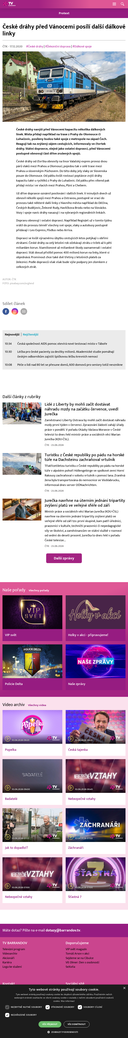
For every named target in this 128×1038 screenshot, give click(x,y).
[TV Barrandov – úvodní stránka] (9, 4)
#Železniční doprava (57, 46)
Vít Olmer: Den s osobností (82, 962)
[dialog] (64, 1011)
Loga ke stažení (12, 967)
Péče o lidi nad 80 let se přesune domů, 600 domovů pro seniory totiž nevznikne (70, 365)
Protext (64, 13)
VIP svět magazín (76, 949)
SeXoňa (70, 967)
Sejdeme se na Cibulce (80, 958)
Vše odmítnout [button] (77, 1024)
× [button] (124, 988)
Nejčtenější (30, 334)
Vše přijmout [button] (50, 1024)
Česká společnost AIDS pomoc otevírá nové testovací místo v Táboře (62, 343)
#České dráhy (34, 46)
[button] (64, 1032)
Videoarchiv (9, 953)
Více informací (68, 1001)
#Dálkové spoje (82, 46)
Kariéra (7, 962)
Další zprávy (64, 558)
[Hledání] (123, 4)
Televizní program (13, 949)
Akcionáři (8, 958)
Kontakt (8, 984)
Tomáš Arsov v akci (77, 953)
